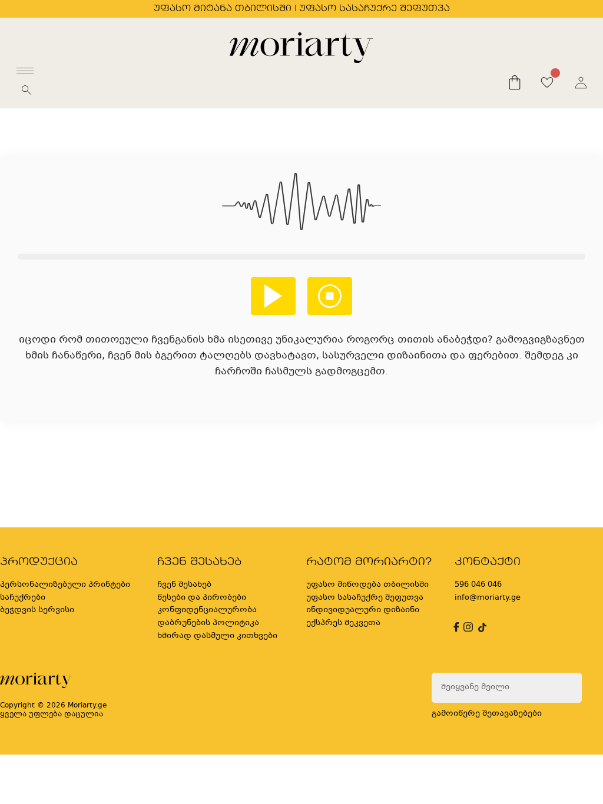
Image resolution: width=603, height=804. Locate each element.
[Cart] (515, 82)
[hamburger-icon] (25, 71)
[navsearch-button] (26, 93)
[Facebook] (455, 627)
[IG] (466, 627)
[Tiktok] (481, 627)
